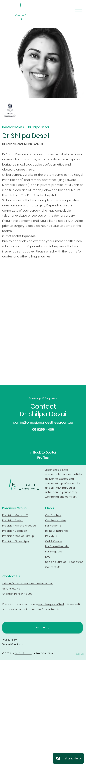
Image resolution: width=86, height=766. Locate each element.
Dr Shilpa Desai (38, 127)
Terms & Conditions (12, 644)
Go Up (80, 654)
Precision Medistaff (15, 515)
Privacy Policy (9, 639)
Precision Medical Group (18, 536)
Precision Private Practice (19, 525)
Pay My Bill (51, 536)
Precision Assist (12, 520)
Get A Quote (53, 541)
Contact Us (52, 567)
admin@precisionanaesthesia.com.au (43, 422)
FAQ (47, 557)
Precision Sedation (14, 531)
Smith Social (23, 653)
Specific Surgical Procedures (64, 562)
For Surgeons (53, 551)
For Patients (53, 525)
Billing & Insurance (57, 531)
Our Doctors (53, 515)
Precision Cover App (15, 541)
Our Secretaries (55, 520)
